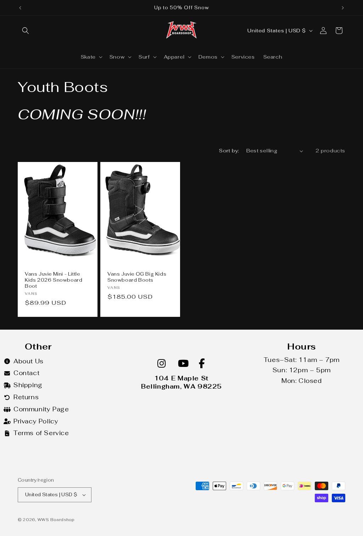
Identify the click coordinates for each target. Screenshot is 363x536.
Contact (26, 373)
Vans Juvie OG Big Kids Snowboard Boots (136, 277)
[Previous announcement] (20, 8)
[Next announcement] (343, 8)
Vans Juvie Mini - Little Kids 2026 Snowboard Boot (53, 280)
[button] (25, 30)
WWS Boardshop (56, 519)
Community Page (41, 409)
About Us (28, 361)
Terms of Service (41, 433)
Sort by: (229, 150)
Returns (26, 397)
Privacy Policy (35, 421)
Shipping (28, 385)
